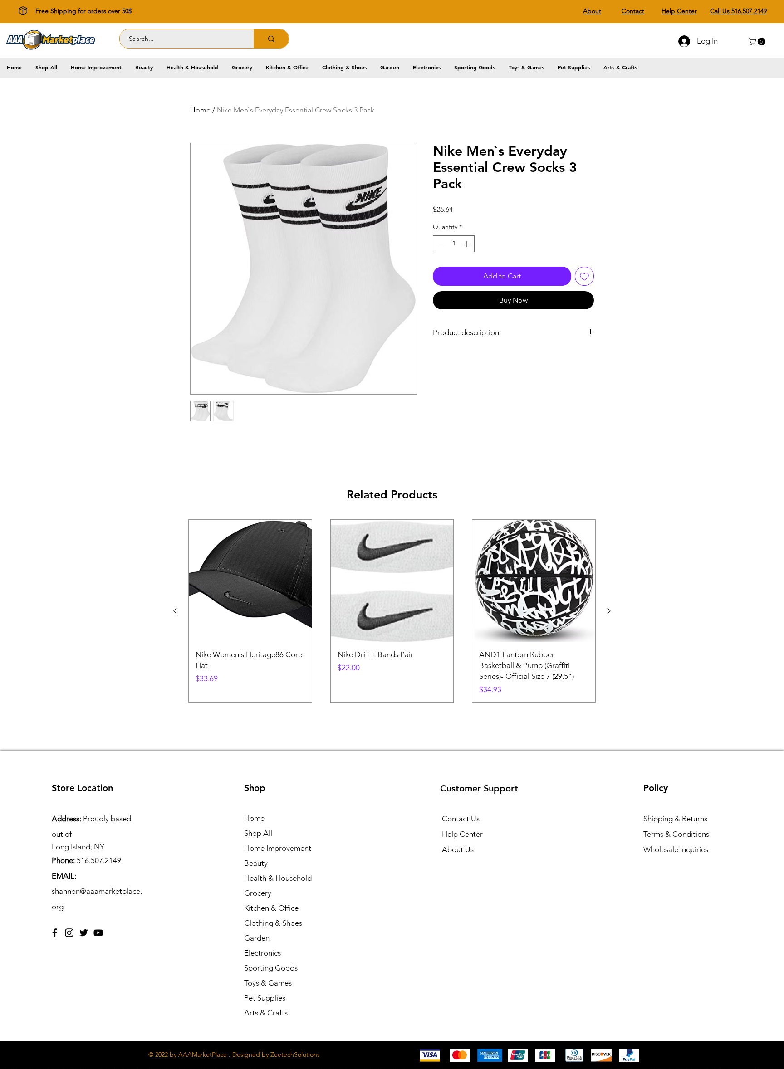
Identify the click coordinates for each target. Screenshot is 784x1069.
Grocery (257, 893)
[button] (757, 41)
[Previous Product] (175, 610)
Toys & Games (268, 982)
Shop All (258, 833)
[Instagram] (69, 932)
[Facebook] (54, 932)
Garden (257, 937)
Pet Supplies (264, 997)
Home (200, 110)
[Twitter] (83, 932)
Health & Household (278, 878)
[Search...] (271, 38)
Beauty (256, 863)
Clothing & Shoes (273, 922)
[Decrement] (440, 244)
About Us (458, 849)
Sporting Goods (271, 967)
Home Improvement (277, 848)
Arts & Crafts (266, 1012)
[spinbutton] (454, 244)
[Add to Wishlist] (584, 276)
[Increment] (467, 244)
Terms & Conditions (676, 834)
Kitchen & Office (271, 908)
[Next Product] (608, 610)
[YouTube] (98, 932)
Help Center (462, 834)
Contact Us (461, 818)
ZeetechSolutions (295, 1054)
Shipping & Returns (675, 818)
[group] (392, 611)
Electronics (262, 952)
